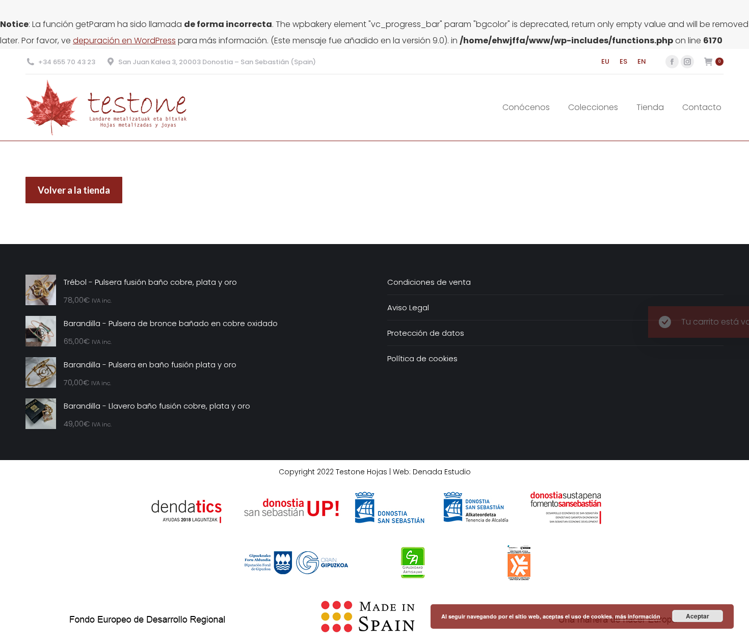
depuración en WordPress (124, 40)
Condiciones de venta (429, 282)
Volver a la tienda (74, 190)
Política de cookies (422, 358)
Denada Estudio (442, 472)
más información (637, 616)
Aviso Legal (408, 307)
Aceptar (697, 616)
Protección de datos (425, 333)
